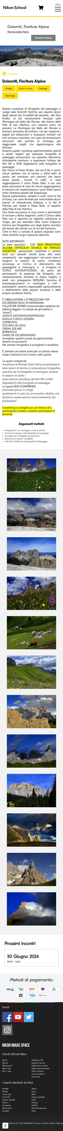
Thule (33, 1111)
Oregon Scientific (38, 1097)
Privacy (38, 1123)
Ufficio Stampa (37, 1071)
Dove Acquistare (38, 1074)
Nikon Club (6, 1068)
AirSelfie (5, 1089)
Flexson (5, 1103)
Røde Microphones (38, 1108)
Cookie (45, 1123)
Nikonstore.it (7, 1066)
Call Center (35, 1077)
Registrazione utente (39, 1066)
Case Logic (6, 1094)
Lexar (33, 1091)
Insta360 (5, 1111)
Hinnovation (7, 1108)
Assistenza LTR (37, 1060)
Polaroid (34, 1103)
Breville (5, 1091)
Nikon (33, 1094)
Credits (52, 1123)
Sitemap (60, 1123)
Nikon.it (5, 1063)
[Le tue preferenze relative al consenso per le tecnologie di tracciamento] (5, 1126)
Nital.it (4, 1060)
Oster (33, 1100)
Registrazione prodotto (40, 1068)
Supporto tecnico (38, 1063)
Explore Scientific (8, 1100)
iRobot (34, 1089)
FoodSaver (6, 1105)
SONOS (34, 1105)
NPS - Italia (6, 1071)
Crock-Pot (6, 1097)
